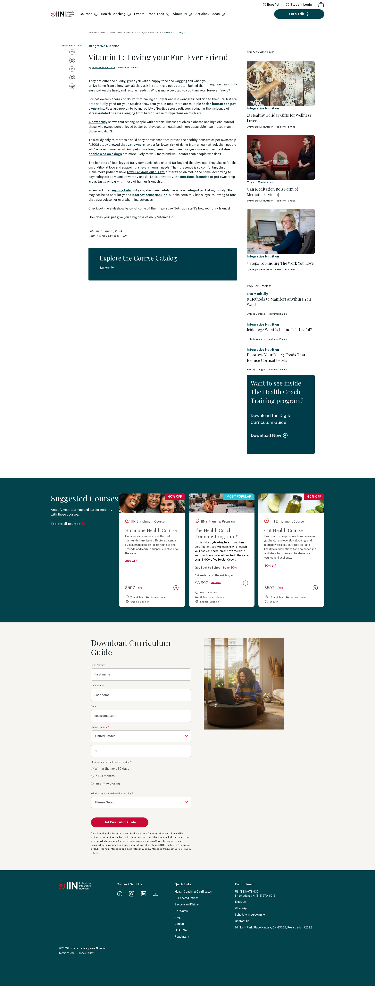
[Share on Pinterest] (72, 86)
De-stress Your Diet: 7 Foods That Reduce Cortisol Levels (276, 357)
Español (273, 4)
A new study (97, 122)
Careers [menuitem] (180, 923)
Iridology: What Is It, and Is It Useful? (279, 329)
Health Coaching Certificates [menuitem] (193, 891)
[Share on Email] (72, 52)
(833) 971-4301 (250, 891)
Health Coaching (113, 14)
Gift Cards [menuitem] (181, 910)
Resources (156, 14)
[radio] (141, 768)
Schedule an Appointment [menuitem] (251, 914)
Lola (234, 84)
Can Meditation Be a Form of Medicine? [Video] (272, 191)
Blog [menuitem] (178, 917)
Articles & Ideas (207, 14)
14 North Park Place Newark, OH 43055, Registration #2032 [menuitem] (273, 927)
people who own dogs (105, 154)
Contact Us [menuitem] (242, 921)
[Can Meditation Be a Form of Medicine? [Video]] (281, 157)
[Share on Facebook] (72, 60)
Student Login (301, 4)
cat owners (136, 144)
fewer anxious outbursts (146, 172)
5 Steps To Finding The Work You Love (280, 263)
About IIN (180, 14)
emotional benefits (194, 177)
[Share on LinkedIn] (72, 77)
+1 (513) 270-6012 (264, 895)
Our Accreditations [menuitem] (186, 898)
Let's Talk (296, 14)
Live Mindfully (257, 294)
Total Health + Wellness (122, 32)
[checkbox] (141, 776)
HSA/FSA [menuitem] (181, 930)
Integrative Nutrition (150, 32)
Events (139, 14)
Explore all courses (66, 524)
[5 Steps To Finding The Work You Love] (281, 231)
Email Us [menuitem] (240, 901)
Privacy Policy (86, 952)
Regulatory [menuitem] (182, 936)
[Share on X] (72, 69)
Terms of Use (67, 952)
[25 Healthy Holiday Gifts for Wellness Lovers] (281, 83)
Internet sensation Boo (149, 195)
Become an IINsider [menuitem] (187, 904)
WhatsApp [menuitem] (241, 908)
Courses (86, 14)
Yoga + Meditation (260, 182)
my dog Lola (121, 190)
